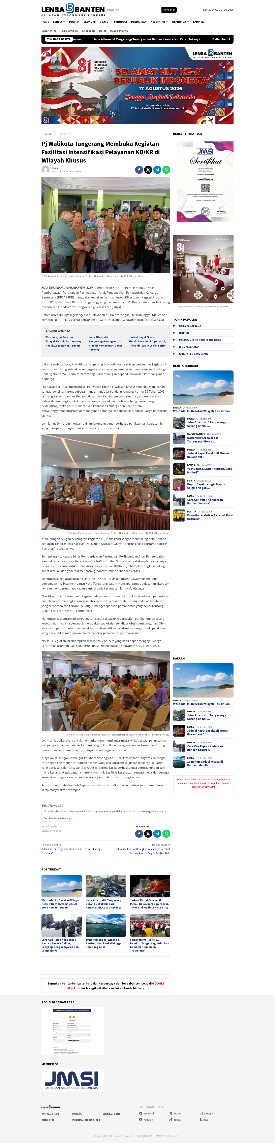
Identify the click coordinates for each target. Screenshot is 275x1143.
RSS (206, 1119)
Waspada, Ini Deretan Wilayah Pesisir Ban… (203, 411)
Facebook (149, 1113)
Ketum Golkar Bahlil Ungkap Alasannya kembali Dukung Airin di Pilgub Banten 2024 (142, 849)
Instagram (209, 1113)
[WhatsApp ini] (166, 170)
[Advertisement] (203, 589)
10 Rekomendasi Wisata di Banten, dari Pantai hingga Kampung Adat (104, 943)
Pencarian (169, 9)
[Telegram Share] (157, 170)
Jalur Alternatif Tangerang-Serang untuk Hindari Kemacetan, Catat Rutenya (89, 39)
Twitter (177, 1113)
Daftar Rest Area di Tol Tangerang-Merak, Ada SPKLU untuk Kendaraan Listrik (208, 39)
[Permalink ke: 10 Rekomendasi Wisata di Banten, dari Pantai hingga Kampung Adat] (106, 925)
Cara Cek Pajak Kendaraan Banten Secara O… (205, 501)
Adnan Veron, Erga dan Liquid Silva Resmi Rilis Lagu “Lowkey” (71, 849)
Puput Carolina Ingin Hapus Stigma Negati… (206, 486)
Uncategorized (196, 434)
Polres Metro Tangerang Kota (200, 340)
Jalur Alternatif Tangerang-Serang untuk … (206, 424)
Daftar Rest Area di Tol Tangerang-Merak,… (202, 439)
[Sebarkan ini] (139, 170)
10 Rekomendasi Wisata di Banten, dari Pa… (205, 763)
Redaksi (77, 1114)
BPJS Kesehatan (189, 347)
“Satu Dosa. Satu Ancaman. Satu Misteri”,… (209, 470)
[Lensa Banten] (73, 9)
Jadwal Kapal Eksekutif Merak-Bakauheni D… (208, 455)
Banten (184, 333)
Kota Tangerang (190, 326)
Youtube (148, 1119)
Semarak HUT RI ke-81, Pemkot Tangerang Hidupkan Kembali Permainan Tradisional (149, 945)
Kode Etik (48, 1120)
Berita (191, 465)
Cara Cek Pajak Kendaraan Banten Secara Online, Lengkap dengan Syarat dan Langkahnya (60, 945)
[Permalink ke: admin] (45, 169)
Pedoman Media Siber (86, 1120)
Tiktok (177, 1119)
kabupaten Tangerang (194, 354)
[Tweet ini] (148, 170)
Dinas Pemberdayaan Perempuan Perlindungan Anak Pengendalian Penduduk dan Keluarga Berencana (105, 811)
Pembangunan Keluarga (58, 818)
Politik (191, 511)
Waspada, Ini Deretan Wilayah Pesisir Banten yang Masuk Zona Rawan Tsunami (63, 341)
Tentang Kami (50, 1114)
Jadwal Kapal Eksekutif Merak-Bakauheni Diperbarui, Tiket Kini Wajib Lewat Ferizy (147, 341)
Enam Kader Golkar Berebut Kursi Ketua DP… (210, 517)
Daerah (177, 407)
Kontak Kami (111, 1114)
